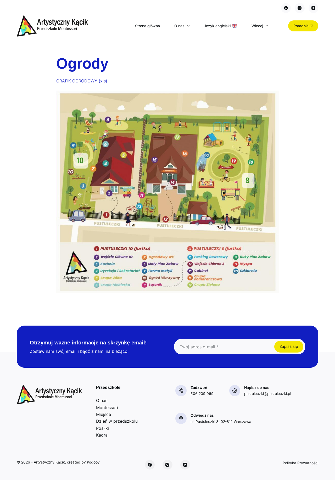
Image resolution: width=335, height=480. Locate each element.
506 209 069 (202, 393)
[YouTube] (314, 8)
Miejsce (103, 414)
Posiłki (102, 428)
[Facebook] (286, 8)
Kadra (102, 435)
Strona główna (147, 26)
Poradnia (301, 26)
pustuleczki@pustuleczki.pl (267, 393)
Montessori (107, 407)
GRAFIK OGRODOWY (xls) (81, 80)
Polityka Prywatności (300, 463)
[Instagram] (300, 8)
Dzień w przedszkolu (117, 421)
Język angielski (217, 26)
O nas (179, 26)
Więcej (257, 26)
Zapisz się (289, 346)
